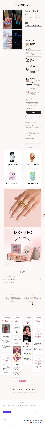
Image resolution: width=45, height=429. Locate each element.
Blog (26, 405)
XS (26, 22)
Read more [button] (6, 348)
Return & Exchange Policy (19, 405)
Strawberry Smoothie (7, 318)
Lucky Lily (29, 317)
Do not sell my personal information (28, 407)
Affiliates (8, 405)
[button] (3, 5)
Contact (40, 405)
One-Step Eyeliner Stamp (17, 318)
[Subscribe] (31, 396)
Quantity (26, 30)
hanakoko (6, 425)
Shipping (26, 15)
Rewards (4, 405)
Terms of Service (18, 407)
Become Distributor (34, 405)
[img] (6, 318)
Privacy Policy (12, 407)
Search (29, 405)
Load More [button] (22, 380)
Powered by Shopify (11, 425)
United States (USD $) (7, 421)
